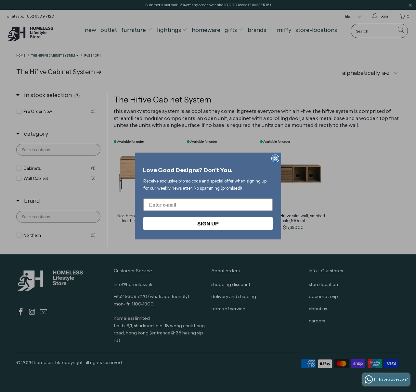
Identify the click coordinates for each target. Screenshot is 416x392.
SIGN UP (208, 223)
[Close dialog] (275, 158)
